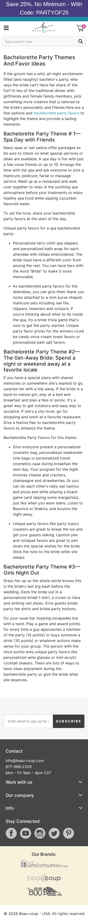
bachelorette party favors (56, 113)
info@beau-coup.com (25, 760)
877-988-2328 (19, 766)
